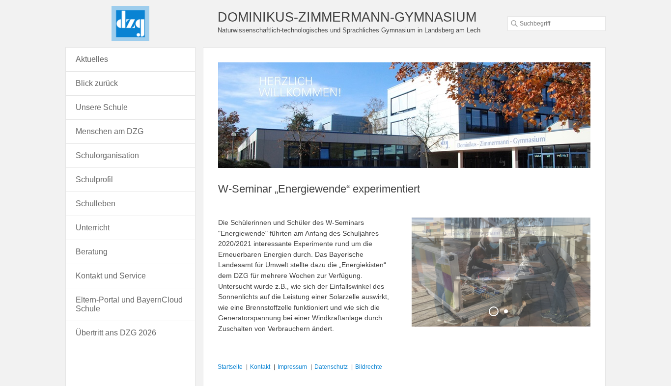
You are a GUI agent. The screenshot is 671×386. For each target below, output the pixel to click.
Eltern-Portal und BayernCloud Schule (129, 304)
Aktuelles (92, 59)
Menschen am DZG (109, 131)
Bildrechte (368, 367)
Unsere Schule (102, 107)
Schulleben (95, 203)
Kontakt (260, 367)
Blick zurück (97, 83)
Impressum (292, 367)
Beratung (92, 252)
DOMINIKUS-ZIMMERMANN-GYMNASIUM (347, 17)
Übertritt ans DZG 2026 (116, 333)
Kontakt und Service (111, 276)
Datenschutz (331, 367)
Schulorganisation (107, 155)
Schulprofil (94, 179)
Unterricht (93, 227)
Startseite (230, 367)
